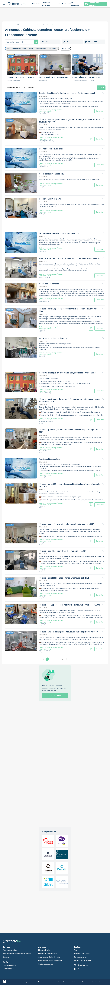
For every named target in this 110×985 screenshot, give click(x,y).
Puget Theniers (43, 393)
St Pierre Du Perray (44, 421)
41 (44, 597)
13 (46, 166)
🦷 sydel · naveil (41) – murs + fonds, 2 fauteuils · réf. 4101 (64, 578)
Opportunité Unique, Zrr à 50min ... (21, 77)
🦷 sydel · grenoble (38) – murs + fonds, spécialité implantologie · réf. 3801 (69, 430)
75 (43, 330)
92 (44, 214)
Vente (49, 111)
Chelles (41, 251)
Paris (40, 330)
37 (52, 141)
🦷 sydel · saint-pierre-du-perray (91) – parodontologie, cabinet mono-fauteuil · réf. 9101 (69, 400)
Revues (60, 981)
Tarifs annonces (8, 969)
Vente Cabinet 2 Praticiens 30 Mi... (87, 77)
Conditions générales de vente (49, 957)
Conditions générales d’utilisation (50, 960)
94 (49, 277)
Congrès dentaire (103, 981)
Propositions (46, 25)
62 (43, 570)
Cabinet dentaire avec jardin (51, 149)
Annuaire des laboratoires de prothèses (17, 954)
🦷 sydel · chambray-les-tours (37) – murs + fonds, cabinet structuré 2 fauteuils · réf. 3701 (69, 120)
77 (45, 251)
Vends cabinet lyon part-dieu (51, 174)
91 (51, 421)
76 (45, 624)
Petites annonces (86, 981)
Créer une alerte (55, 695)
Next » (66, 659)
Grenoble (41, 451)
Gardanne (42, 166)
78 (47, 113)
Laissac (41, 477)
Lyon (40, 187)
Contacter (100, 111)
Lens (40, 570)
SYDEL (41, 142)
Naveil (41, 597)
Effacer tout (65, 49)
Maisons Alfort (43, 277)
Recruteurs (66, 4)
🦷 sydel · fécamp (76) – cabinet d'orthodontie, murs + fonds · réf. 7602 (69, 605)
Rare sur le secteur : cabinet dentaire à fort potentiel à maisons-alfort (69, 258)
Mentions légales (44, 950)
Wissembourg (43, 301)
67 (49, 301)
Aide (75, 950)
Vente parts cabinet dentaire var (53, 338)
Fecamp (41, 624)
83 (44, 356)
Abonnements (66, 981)
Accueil (6, 25)
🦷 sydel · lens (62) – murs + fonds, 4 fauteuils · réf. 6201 (63, 551)
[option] (22, 68)
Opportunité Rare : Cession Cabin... (54, 77)
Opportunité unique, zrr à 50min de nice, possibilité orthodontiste (67, 373)
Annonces (12, 25)
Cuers (41, 356)
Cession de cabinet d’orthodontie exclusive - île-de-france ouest (67, 93)
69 (43, 187)
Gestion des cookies (45, 964)
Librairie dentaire (76, 981)
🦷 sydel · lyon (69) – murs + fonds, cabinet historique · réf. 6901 (66, 524)
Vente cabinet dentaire (49, 284)
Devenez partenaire (81, 957)
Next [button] (105, 63)
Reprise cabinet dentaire (49, 459)
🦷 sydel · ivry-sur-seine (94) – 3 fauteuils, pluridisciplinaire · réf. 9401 (69, 632)
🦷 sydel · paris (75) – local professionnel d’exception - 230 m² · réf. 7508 (68, 310)
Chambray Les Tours (45, 141)
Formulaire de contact (82, 954)
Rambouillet (42, 113)
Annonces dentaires (10, 950)
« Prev (43, 659)
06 (49, 393)
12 (45, 477)
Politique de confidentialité (47, 954)
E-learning (94, 981)
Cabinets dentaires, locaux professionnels (29, 25)
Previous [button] (5, 63)
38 (46, 451)
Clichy (41, 214)
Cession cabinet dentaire (50, 199)
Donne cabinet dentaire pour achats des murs (59, 233)
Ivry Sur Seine (43, 650)
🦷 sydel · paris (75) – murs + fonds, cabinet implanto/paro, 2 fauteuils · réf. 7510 (69, 485)
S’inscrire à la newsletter (82, 960)
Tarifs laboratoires (9, 965)
